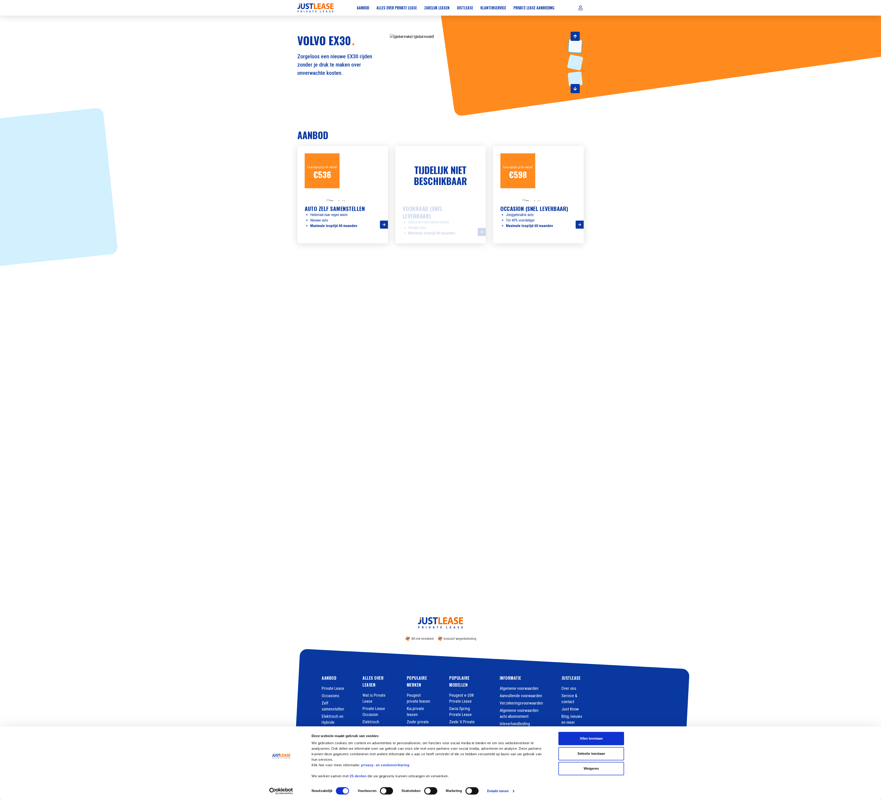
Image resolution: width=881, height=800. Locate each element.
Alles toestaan (591, 738)
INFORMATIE (510, 678)
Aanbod (363, 8)
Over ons (568, 688)
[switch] (386, 790)
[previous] (575, 36)
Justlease (465, 8)
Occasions (330, 695)
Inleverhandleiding (515, 723)
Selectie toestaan (591, 753)
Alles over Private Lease (396, 8)
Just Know (570, 709)
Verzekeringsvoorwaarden (521, 703)
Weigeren (591, 768)
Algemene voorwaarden (519, 688)
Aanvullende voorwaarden (521, 695)
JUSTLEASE (571, 678)
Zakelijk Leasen (436, 8)
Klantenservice (493, 8)
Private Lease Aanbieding (533, 8)
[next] (575, 88)
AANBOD (329, 678)
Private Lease (333, 688)
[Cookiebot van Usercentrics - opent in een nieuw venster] (281, 791)
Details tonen (497, 791)
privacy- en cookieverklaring (385, 765)
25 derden (358, 776)
